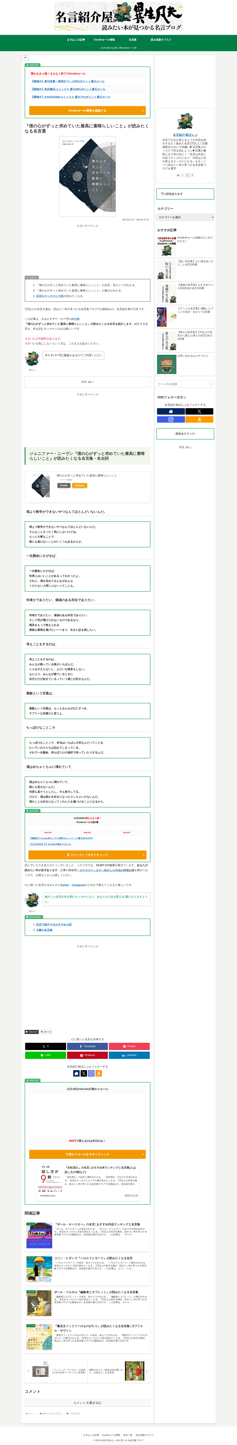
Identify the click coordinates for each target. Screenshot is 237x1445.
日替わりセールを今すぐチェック (87, 1154)
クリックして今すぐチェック (89, 855)
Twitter (64, 885)
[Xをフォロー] (84, 1073)
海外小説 (47, 1032)
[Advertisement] (87, 250)
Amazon (79, 485)
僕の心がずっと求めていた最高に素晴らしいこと (87, 475)
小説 (76, 318)
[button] (211, 384)
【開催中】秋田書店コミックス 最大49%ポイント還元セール (68, 89)
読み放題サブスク (145, 1435)
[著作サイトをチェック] (76, 1073)
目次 (84, 381)
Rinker (69, 479)
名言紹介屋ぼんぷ (185, 135)
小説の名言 (33, 1032)
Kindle (64, 485)
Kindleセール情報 (111, 1435)
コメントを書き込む (87, 1402)
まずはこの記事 (91, 1435)
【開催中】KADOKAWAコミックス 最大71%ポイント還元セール (70, 97)
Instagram (78, 885)
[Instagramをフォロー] (91, 1073)
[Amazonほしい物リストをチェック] (98, 1073)
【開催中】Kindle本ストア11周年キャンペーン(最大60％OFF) (61, 838)
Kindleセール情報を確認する (87, 110)
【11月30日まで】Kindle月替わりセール (50, 844)
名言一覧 (127, 1435)
